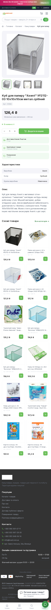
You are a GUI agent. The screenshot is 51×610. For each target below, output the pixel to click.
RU (38, 8)
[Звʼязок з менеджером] (45, 604)
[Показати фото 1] (6, 84)
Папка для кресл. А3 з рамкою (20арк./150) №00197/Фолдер (36, 251)
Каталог (19, 26)
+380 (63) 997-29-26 (13, 532)
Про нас (5, 504)
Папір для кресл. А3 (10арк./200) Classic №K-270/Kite (12, 407)
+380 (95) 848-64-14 (13, 536)
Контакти (5, 507)
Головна (9, 26)
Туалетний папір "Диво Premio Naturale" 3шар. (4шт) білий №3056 (12, 329)
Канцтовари (30, 26)
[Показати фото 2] (17, 84)
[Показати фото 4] (38, 84)
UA (34, 8)
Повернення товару (10, 514)
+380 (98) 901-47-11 (13, 529)
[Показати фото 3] (27, 84)
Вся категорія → (42, 221)
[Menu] (46, 13)
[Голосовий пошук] (41, 19)
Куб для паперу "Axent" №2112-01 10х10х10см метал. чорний (12, 251)
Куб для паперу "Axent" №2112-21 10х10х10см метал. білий (12, 290)
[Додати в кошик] (21, 259)
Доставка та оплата (9, 8)
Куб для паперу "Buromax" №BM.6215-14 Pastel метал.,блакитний (37, 329)
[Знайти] (45, 19)
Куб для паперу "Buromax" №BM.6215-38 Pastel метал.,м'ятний (12, 368)
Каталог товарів (8, 497)
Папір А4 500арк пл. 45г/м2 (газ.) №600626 (37, 368)
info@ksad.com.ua (12, 540)
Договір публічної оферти (12, 511)
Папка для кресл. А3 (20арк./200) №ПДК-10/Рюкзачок (37, 290)
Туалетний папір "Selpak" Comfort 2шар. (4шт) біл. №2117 (37, 407)
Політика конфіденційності (13, 518)
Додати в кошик (36, 131)
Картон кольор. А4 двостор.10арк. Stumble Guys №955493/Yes (12, 446)
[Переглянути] (21, 228)
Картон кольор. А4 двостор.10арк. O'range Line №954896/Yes (37, 446)
